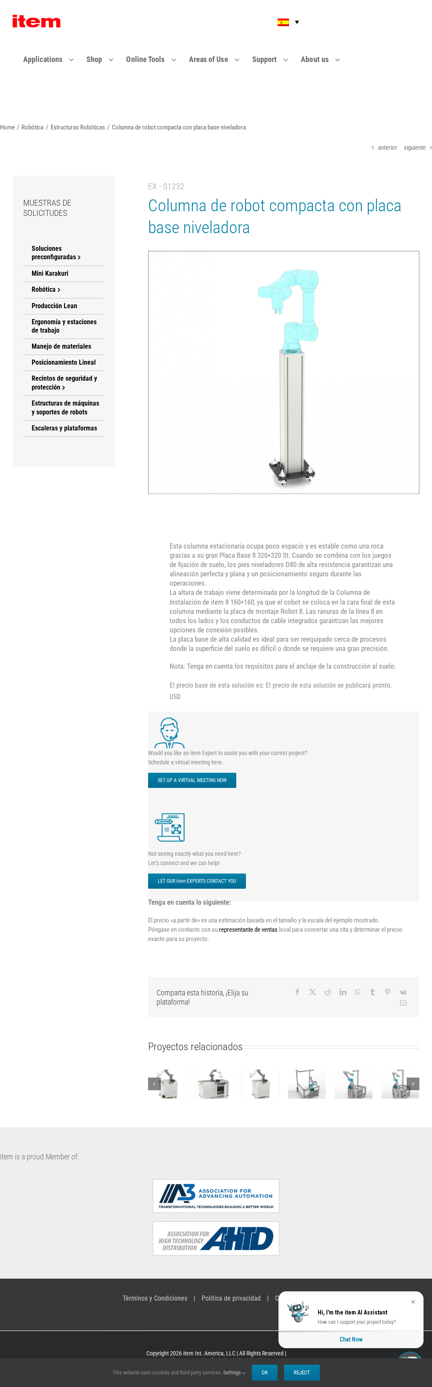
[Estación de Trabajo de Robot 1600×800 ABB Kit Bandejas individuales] (173, 1084)
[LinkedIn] (343, 991)
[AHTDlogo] (216, 1224)
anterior (387, 147)
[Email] (403, 1002)
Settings (232, 1372)
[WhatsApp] (358, 991)
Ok (265, 1372)
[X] (312, 991)
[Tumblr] (372, 991)
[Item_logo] (36, 18)
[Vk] (403, 991)
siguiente (415, 147)
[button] (283, 22)
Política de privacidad (231, 1298)
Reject (302, 1372)
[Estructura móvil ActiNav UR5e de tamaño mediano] (360, 1084)
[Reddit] (327, 991)
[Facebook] (297, 991)
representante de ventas (248, 929)
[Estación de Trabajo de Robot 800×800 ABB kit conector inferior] (220, 1084)
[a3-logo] (216, 1182)
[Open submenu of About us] (343, 59)
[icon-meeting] (171, 719)
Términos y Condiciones (155, 1298)
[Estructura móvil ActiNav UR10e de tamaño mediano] (313, 1084)
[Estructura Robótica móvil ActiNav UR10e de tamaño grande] (267, 1084)
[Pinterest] (387, 991)
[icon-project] (171, 813)
